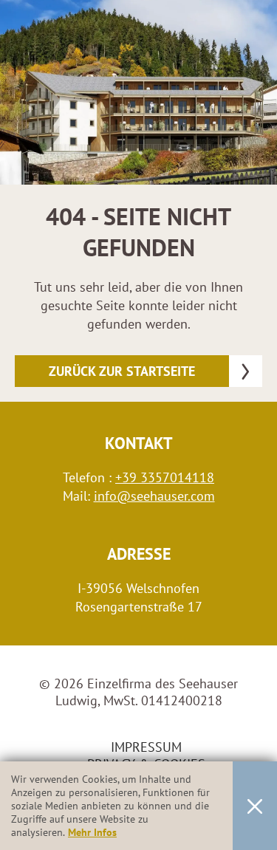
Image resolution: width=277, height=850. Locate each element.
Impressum (146, 746)
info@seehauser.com (154, 495)
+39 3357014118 (164, 477)
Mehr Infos (92, 832)
